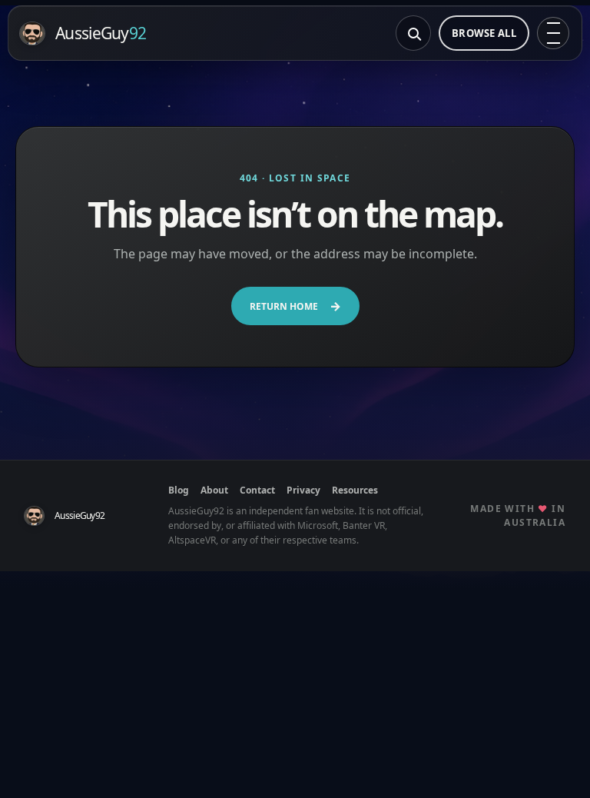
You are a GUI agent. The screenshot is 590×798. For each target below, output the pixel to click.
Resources (355, 490)
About (214, 490)
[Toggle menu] (553, 33)
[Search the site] (413, 33)
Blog (178, 490)
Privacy (303, 490)
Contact (257, 490)
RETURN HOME (295, 306)
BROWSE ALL (484, 33)
